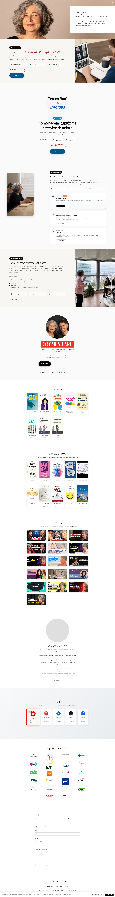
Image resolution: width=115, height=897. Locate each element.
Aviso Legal (41, 890)
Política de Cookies (59, 890)
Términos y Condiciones (70, 890)
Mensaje (36, 846)
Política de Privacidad (49, 890)
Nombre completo (39, 822)
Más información (16, 299)
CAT (112, 2)
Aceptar (109, 894)
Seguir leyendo (57, 680)
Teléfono (36, 838)
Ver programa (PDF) (61, 223)
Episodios (44, 363)
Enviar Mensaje (41, 864)
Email (36, 830)
